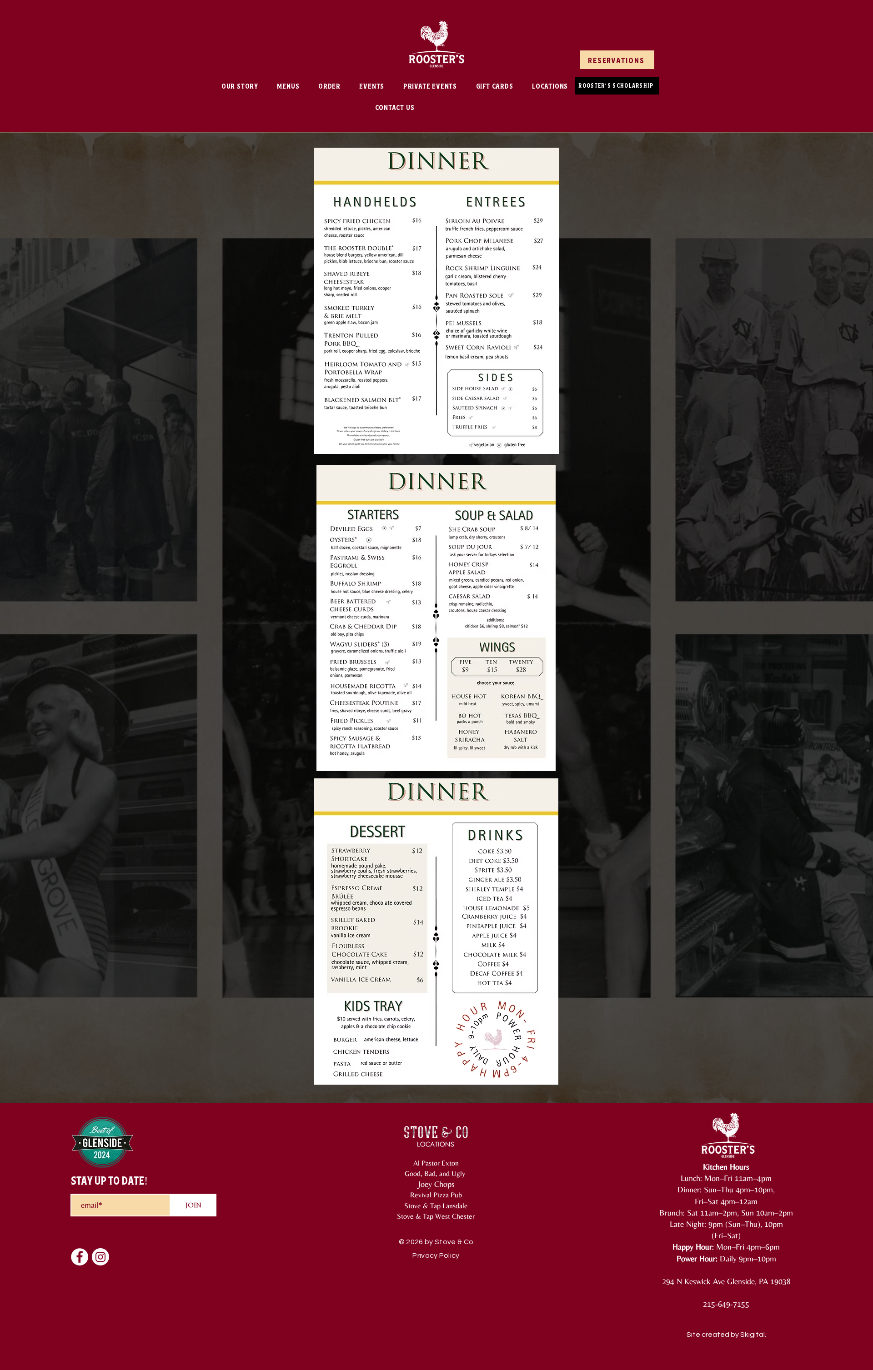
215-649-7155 (726, 1304)
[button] (288, 86)
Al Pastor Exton (436, 1163)
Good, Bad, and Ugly (436, 1173)
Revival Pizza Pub (436, 1195)
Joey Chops (436, 1184)
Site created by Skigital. (726, 1334)
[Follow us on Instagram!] (100, 1256)
